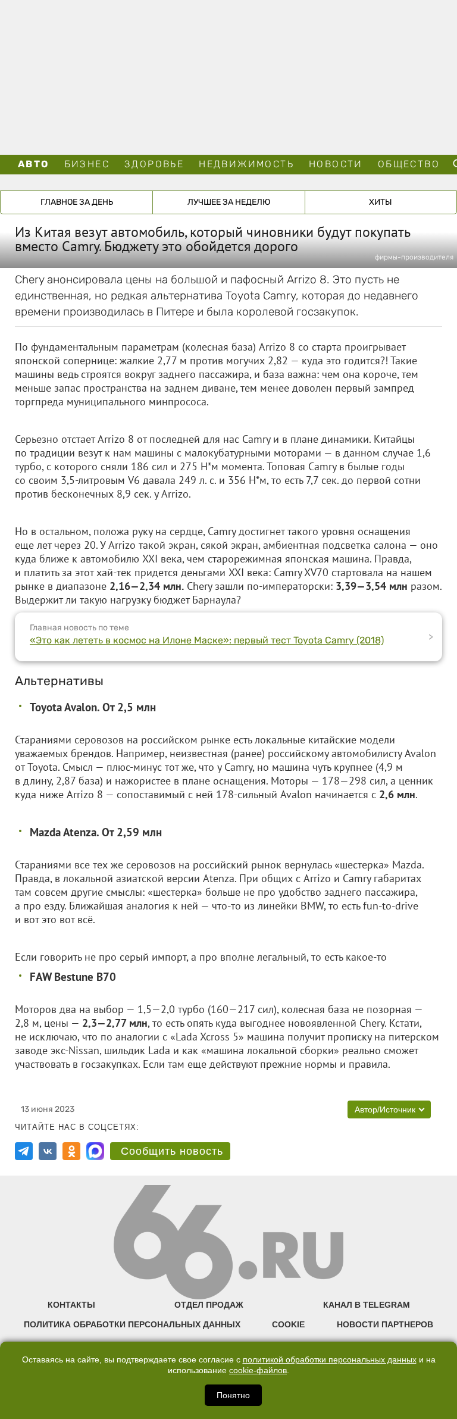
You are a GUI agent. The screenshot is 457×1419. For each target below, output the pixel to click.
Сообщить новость (172, 1151)
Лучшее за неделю (228, 202)
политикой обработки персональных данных (330, 1359)
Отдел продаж (208, 1304)
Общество (409, 164)
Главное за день (76, 202)
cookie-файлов (258, 1370)
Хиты (380, 202)
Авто (33, 164)
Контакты (71, 1304)
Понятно (233, 1395)
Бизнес (86, 164)
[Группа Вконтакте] (48, 1151)
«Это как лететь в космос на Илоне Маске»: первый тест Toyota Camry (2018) (207, 640)
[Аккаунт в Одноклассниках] (71, 1151)
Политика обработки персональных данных (132, 1324)
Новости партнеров (385, 1324)
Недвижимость (246, 164)
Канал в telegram (366, 1304)
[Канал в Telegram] (24, 1151)
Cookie (288, 1324)
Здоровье (154, 164)
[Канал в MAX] (95, 1151)
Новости (336, 164)
